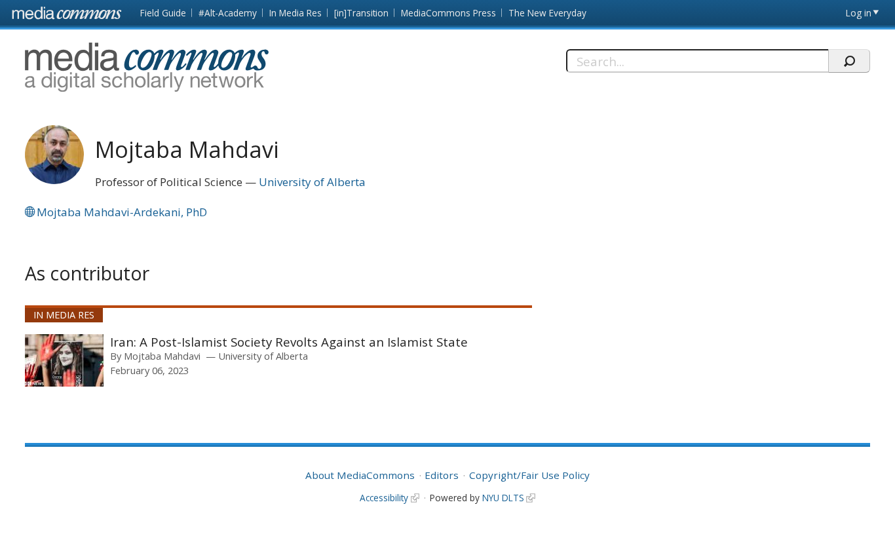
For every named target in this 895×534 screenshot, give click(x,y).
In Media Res (295, 13)
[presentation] (64, 360)
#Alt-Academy (228, 13)
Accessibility (384, 497)
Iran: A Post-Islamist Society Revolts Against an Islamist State (289, 341)
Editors (442, 475)
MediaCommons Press (448, 13)
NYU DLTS (503, 497)
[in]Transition (361, 13)
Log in (858, 13)
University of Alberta (312, 181)
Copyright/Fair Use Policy (529, 475)
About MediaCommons (360, 475)
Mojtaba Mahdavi (162, 355)
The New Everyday (547, 13)
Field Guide (163, 13)
